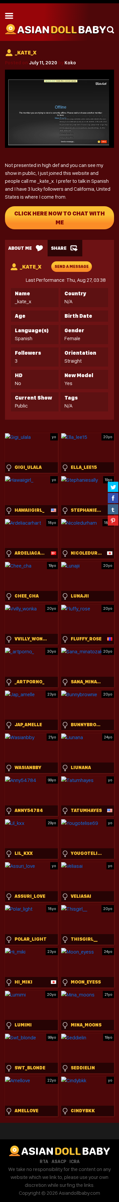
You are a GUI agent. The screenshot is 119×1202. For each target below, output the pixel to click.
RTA (44, 1161)
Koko (70, 62)
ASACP (59, 1161)
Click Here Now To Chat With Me (59, 218)
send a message (72, 266)
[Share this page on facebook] (113, 498)
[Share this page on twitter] (113, 486)
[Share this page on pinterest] (113, 520)
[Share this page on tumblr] (113, 509)
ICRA (74, 1161)
